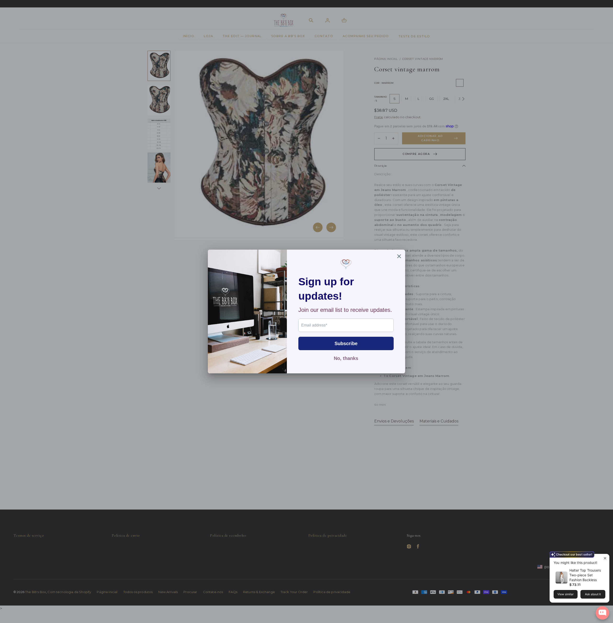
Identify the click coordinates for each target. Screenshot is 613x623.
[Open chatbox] (602, 613)
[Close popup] (605, 558)
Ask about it (593, 594)
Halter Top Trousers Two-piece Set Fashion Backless (585, 575)
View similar (565, 594)
